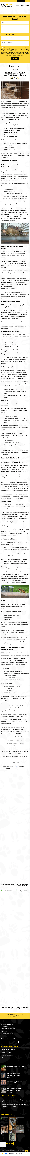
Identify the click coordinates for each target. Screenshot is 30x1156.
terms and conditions (15, 55)
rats (23, 212)
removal (10, 743)
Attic (11, 742)
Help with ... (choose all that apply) (15, 34)
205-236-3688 (25, 5)
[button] (17, 5)
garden (20, 742)
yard (26, 745)
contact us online (10, 220)
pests (25, 742)
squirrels (10, 212)
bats (20, 212)
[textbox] (14, 38)
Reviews (14, 0)
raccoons (15, 212)
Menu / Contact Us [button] (15, 66)
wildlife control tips (9, 745)
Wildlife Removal (18, 740)
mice (26, 212)
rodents (15, 743)
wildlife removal (18, 745)
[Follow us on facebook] (18, 1042)
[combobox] (15, 38)
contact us (13, 1017)
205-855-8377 (5, 52)
